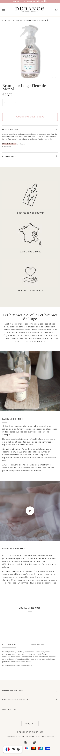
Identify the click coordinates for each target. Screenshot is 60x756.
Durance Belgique (28, 732)
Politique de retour (9, 644)
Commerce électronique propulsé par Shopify (30, 736)
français (29, 723)
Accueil (6, 20)
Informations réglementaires (33, 644)
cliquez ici (28, 666)
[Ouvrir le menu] (6, 9)
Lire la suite (6, 146)
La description (10, 129)
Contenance (9, 156)
